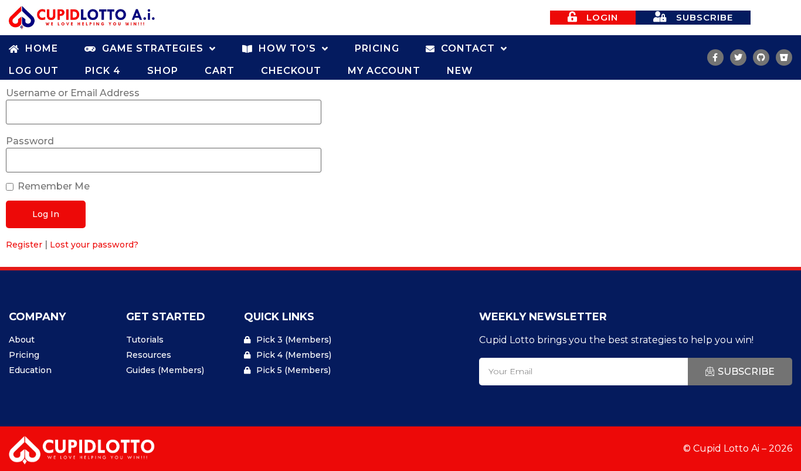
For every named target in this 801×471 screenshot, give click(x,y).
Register (24, 244)
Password (30, 141)
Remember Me (54, 186)
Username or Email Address (73, 93)
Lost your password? (94, 244)
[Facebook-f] (715, 57)
